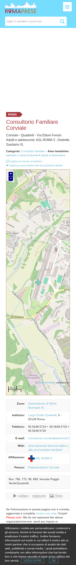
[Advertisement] (38, 69)
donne (34, 155)
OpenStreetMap (47, 382)
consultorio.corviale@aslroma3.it (49, 438)
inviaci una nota (46, 513)
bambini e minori (16, 155)
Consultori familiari (33, 151)
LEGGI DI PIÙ (33, 560)
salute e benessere (53, 155)
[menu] (67, 6)
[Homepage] (20, 7)
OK (54, 560)
